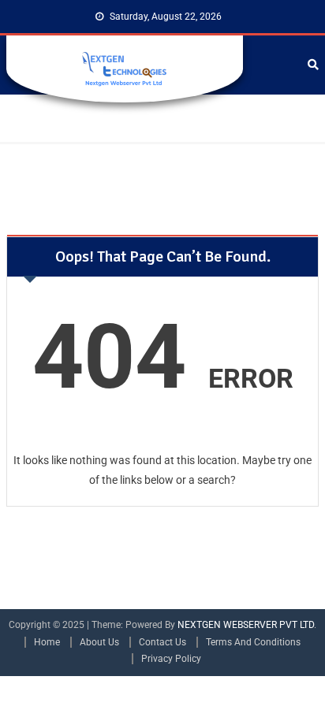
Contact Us (162, 642)
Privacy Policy (171, 658)
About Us (99, 642)
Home (47, 642)
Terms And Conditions (253, 642)
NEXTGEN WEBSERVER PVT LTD (245, 624)
